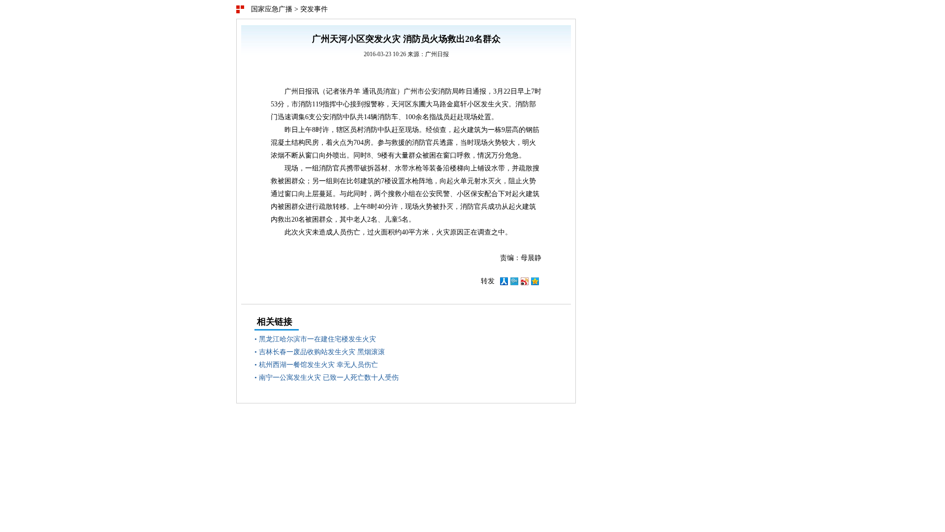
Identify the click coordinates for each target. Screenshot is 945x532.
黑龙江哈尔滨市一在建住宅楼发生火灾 (317, 339)
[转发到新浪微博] (525, 283)
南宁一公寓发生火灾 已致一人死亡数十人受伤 (329, 377)
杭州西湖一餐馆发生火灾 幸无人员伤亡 (318, 364)
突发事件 (314, 9)
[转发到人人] (504, 283)
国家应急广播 (271, 9)
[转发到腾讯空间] (535, 283)
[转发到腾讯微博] (514, 283)
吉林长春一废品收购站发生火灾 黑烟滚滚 (322, 352)
